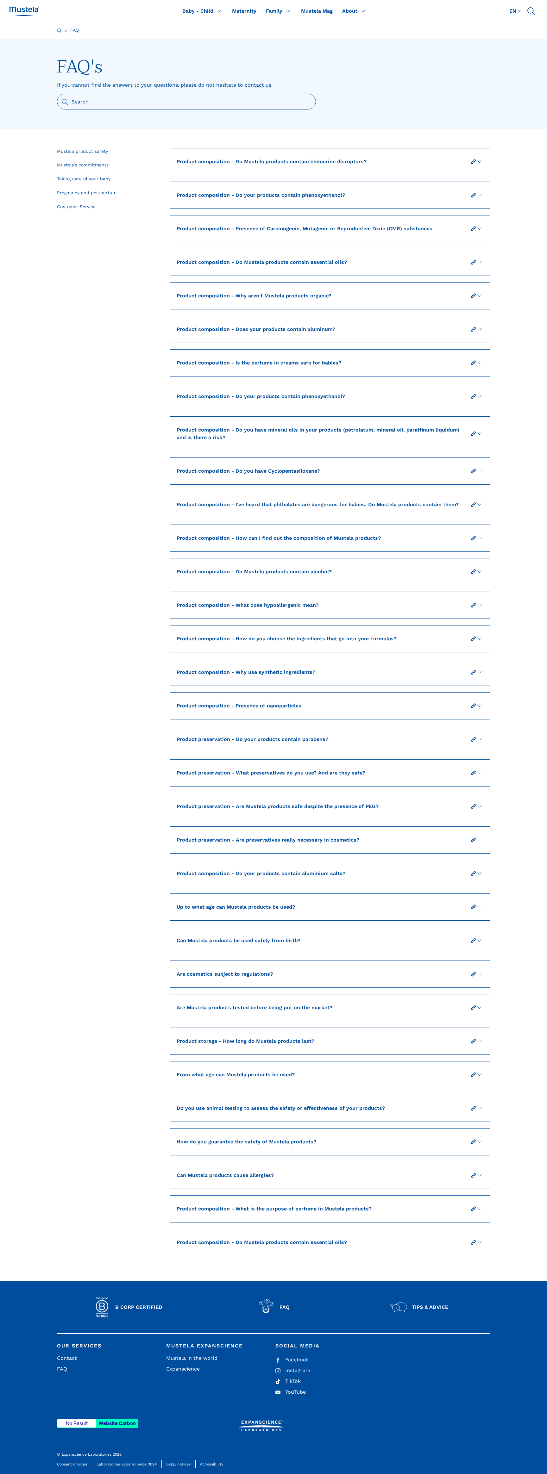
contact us (258, 85)
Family (274, 11)
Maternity (244, 11)
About (349, 11)
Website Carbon (117, 1423)
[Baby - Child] (219, 11)
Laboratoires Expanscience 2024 (127, 1464)
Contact (67, 1358)
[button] (531, 11)
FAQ (62, 1369)
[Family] (288, 11)
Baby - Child (197, 11)
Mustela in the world (191, 1358)
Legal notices (178, 1464)
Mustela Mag (317, 11)
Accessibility (211, 1464)
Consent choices (72, 1464)
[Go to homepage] (59, 30)
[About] (363, 11)
